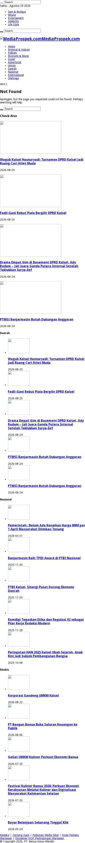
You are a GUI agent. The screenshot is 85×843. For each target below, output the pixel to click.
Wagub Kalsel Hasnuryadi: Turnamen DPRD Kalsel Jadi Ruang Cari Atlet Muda (46, 361)
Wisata (12, 14)
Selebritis (13, 21)
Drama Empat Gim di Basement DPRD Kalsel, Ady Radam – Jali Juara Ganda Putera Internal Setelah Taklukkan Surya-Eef (39, 266)
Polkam (12, 52)
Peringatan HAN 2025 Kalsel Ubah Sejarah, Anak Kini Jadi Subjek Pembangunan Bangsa (45, 654)
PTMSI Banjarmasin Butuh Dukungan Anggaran (36, 319)
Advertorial (14, 62)
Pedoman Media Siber (45, 835)
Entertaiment (16, 18)
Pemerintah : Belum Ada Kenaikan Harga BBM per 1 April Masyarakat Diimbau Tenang (46, 527)
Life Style (13, 24)
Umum (12, 65)
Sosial (11, 59)
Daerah (12, 68)
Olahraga (13, 78)
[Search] (1, 3)
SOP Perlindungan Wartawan (46, 838)
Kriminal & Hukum (19, 49)
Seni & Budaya (17, 11)
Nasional (13, 71)
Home (11, 46)
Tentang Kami (20, 835)
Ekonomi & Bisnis (18, 56)
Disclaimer (21, 838)
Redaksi (4, 835)
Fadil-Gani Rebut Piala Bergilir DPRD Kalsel (33, 213)
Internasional (16, 75)
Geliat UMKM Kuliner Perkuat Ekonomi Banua (43, 757)
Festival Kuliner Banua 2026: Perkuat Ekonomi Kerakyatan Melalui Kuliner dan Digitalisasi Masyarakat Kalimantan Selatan (43, 789)
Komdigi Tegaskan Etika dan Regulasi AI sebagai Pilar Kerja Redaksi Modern (46, 621)
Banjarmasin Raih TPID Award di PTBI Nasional (44, 558)
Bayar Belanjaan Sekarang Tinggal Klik (38, 822)
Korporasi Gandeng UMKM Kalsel (33, 695)
